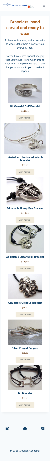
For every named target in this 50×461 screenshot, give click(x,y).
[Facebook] (25, 428)
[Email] (42, 428)
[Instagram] (7, 428)
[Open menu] (44, 5)
